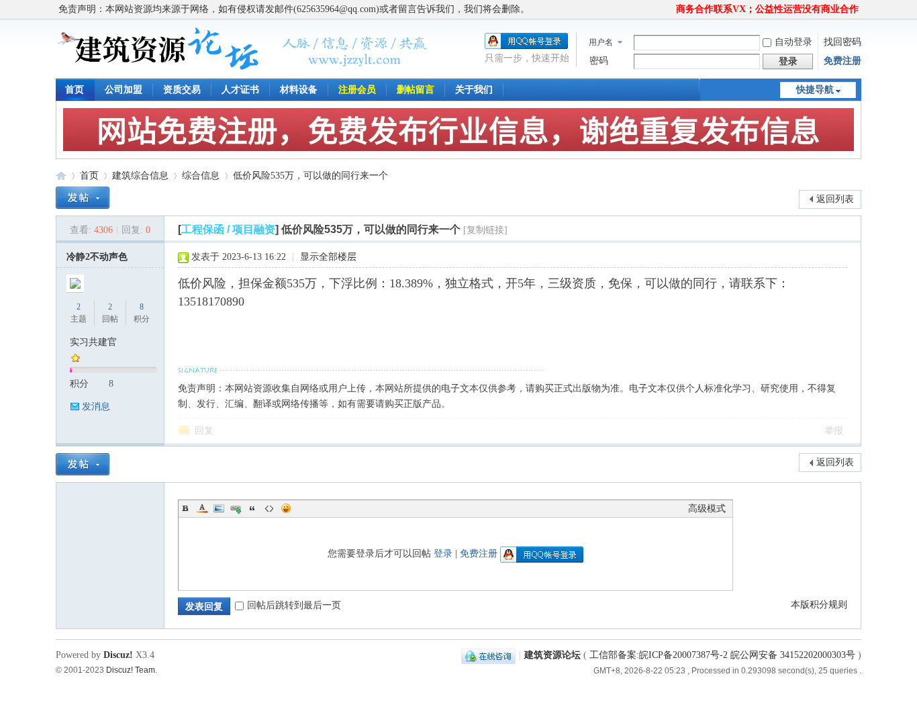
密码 (598, 61)
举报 (833, 431)
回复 (204, 431)
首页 (74, 90)
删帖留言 (415, 90)
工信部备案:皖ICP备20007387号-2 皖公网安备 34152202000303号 (722, 655)
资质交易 (182, 90)
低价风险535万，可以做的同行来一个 (310, 176)
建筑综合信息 (140, 176)
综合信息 (201, 176)
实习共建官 (93, 342)
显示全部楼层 (328, 257)
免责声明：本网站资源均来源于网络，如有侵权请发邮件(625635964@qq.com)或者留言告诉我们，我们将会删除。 (294, 9)
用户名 (601, 42)
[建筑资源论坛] (243, 70)
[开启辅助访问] (670, 9)
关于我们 (474, 90)
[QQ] (488, 655)
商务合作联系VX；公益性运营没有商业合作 (767, 9)
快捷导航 (815, 90)
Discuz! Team (130, 669)
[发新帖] (82, 198)
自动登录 (793, 42)
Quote (252, 508)
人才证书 (240, 90)
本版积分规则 (819, 605)
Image (219, 508)
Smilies (286, 508)
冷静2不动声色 (97, 257)
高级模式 (707, 509)
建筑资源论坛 (61, 175)
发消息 (96, 406)
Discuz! (118, 655)
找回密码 (842, 42)
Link (235, 508)
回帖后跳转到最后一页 (294, 605)
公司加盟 (123, 90)
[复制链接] (485, 230)
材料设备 (299, 90)
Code (269, 508)
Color (202, 508)
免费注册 (842, 61)
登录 (443, 554)
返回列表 (835, 199)
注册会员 (357, 90)
